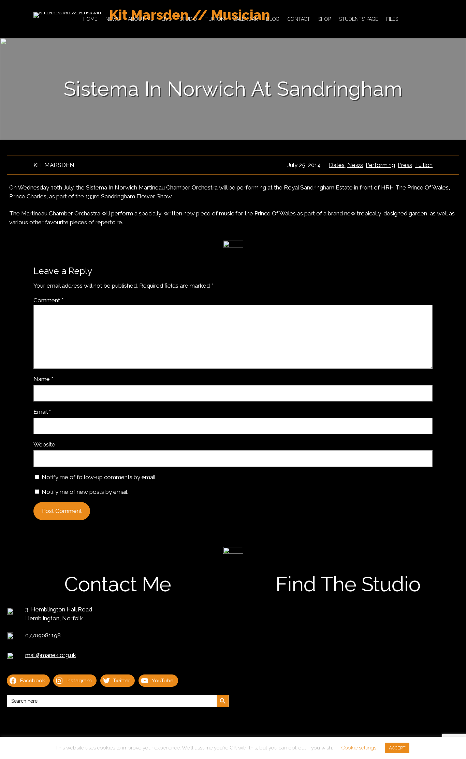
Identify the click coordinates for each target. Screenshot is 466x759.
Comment (48, 300)
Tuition (424, 165)
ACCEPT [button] (397, 747)
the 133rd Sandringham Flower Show (123, 196)
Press (405, 165)
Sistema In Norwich (111, 187)
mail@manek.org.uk (50, 655)
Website (44, 444)
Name (43, 379)
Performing (380, 165)
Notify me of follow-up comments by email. (99, 477)
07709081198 (43, 635)
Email (42, 411)
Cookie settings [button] (358, 748)
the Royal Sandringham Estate (313, 187)
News (355, 165)
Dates (337, 165)
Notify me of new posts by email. (85, 491)
